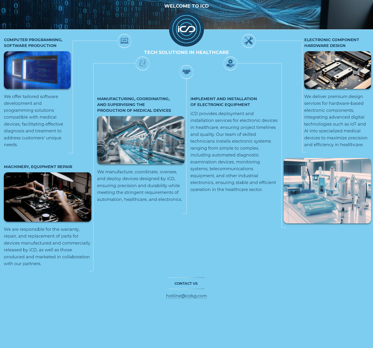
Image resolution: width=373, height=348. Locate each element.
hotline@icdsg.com (186, 295)
